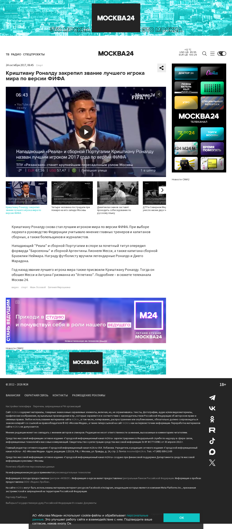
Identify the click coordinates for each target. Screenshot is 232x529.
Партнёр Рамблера (16, 497)
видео (15, 287)
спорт (24, 287)
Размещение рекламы (88, 395)
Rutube (212, 430)
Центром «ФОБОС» (60, 478)
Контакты (60, 395)
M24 (25, 384)
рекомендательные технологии (73, 472)
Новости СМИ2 (14, 348)
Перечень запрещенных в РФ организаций (57, 406)
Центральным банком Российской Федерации (148, 478)
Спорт (39, 65)
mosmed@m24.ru (136, 451)
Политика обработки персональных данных (30, 467)
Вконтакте (212, 408)
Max (212, 451)
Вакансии (13, 395)
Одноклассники (212, 419)
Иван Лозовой (38, 287)
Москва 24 (116, 53)
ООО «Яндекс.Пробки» (36, 482)
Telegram (212, 397)
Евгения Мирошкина (59, 287)
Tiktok (212, 441)
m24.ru (15, 412)
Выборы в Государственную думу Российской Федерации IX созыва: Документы (51, 503)
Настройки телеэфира (18, 406)
